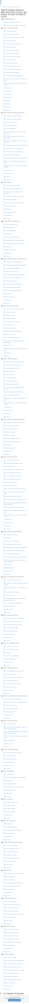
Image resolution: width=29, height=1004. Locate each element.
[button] (1, 1)
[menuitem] (1, 3)
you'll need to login (20, 998)
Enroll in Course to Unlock (14, 1000)
